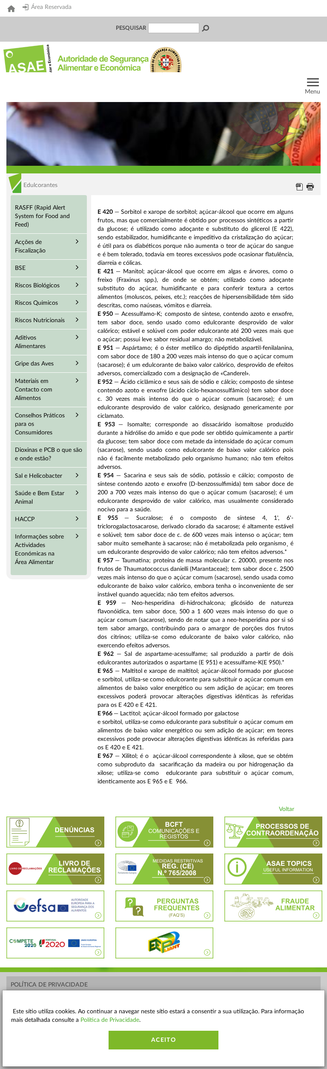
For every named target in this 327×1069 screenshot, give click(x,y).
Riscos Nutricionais (40, 320)
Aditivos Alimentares (30, 342)
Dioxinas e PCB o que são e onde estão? (48, 454)
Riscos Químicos (36, 303)
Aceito (163, 1040)
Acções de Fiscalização (30, 246)
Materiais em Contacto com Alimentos (33, 389)
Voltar (286, 809)
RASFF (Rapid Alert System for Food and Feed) (42, 216)
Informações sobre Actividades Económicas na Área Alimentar (39, 549)
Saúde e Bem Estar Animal (39, 498)
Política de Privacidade (49, 985)
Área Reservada (51, 7)
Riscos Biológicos (37, 286)
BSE (20, 268)
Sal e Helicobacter (38, 476)
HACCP (24, 519)
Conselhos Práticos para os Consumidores (40, 424)
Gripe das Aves (34, 364)
